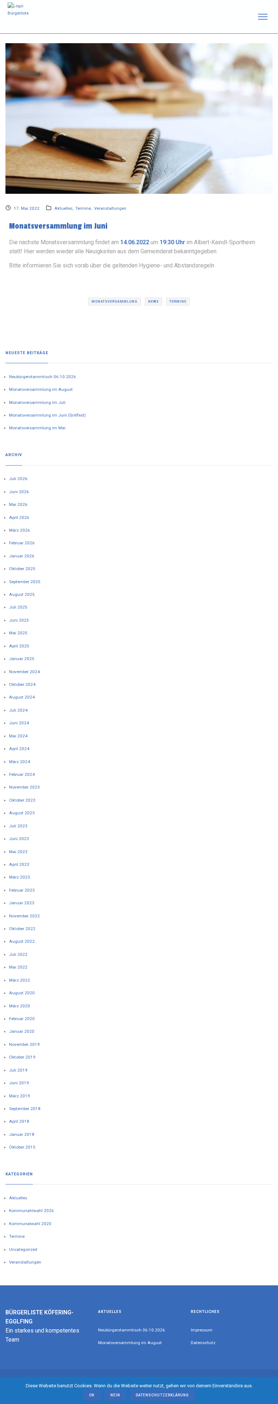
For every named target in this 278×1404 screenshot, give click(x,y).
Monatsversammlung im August (41, 389)
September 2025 (25, 581)
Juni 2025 (19, 620)
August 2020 (22, 992)
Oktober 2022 (22, 928)
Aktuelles (63, 208)
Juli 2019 (18, 1070)
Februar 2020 (22, 1018)
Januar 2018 (21, 1134)
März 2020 (19, 1005)
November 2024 (24, 671)
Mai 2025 (18, 632)
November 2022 (24, 915)
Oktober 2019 (22, 1057)
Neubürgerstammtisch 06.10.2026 (42, 376)
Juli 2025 (18, 607)
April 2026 (19, 517)
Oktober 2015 (22, 1147)
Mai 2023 (18, 851)
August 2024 (22, 697)
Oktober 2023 (22, 800)
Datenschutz (203, 1342)
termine (177, 301)
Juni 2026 (19, 491)
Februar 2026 (22, 542)
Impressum (201, 1330)
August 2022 (22, 941)
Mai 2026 (18, 504)
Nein (115, 1395)
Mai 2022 (18, 967)
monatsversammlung (115, 301)
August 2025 (22, 594)
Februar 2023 (22, 890)
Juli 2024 (18, 710)
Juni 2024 (19, 722)
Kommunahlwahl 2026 (31, 1210)
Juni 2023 (19, 838)
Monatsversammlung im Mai (37, 427)
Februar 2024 (22, 774)
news (153, 301)
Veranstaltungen (110, 208)
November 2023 (24, 787)
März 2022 (19, 980)
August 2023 (22, 812)
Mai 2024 (18, 735)
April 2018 (19, 1121)
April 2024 (19, 748)
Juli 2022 (18, 954)
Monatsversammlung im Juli (37, 402)
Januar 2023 (21, 902)
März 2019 (19, 1095)
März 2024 (19, 761)
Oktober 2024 (22, 684)
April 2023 (19, 864)
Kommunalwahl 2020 (30, 1223)
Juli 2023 (18, 825)
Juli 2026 (18, 478)
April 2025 (19, 645)
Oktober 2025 (22, 568)
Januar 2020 (21, 1031)
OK (91, 1395)
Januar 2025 (21, 658)
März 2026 (19, 530)
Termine (83, 208)
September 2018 (25, 1108)
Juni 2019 (19, 1082)
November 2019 (24, 1044)
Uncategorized (23, 1249)
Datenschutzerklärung (162, 1395)
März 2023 (19, 877)
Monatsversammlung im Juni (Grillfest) (47, 415)
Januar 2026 (21, 555)
